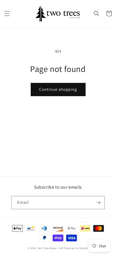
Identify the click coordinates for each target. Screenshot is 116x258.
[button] (7, 13)
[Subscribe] (98, 202)
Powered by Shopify (76, 248)
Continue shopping (58, 89)
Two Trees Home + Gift (50, 248)
